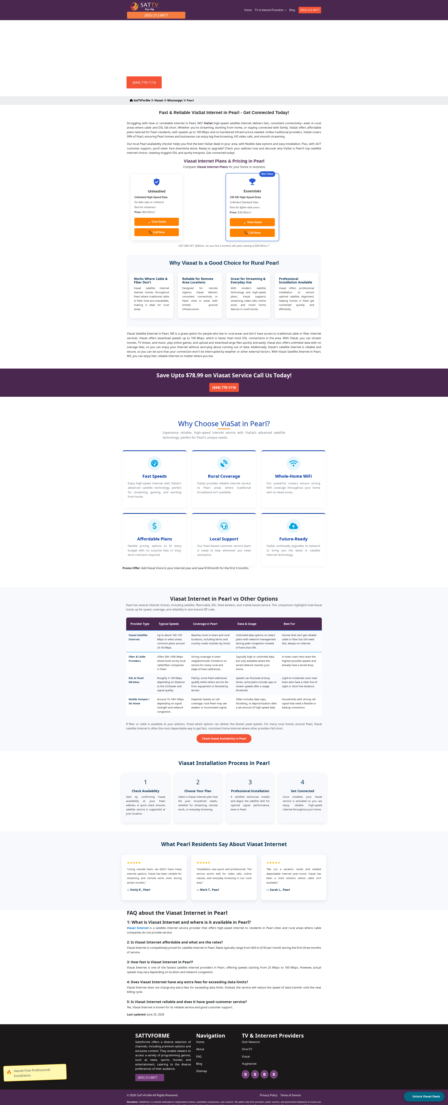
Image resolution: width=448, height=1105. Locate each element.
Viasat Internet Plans (213, 167)
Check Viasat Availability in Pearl (224, 738)
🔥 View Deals (156, 221)
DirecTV (247, 1049)
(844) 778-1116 (144, 82)
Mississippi (175, 100)
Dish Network (251, 1042)
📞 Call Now (157, 232)
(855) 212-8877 (156, 15)
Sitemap (201, 1071)
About (200, 1049)
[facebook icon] (254, 1074)
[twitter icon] (245, 1074)
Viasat (158, 100)
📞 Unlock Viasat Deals (424, 1096)
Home (248, 10)
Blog (292, 10)
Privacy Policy (269, 1095)
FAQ (199, 1056)
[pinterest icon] (273, 1074)
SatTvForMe (144, 1095)
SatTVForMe (141, 100)
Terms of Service (290, 1095)
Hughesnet (249, 1064)
